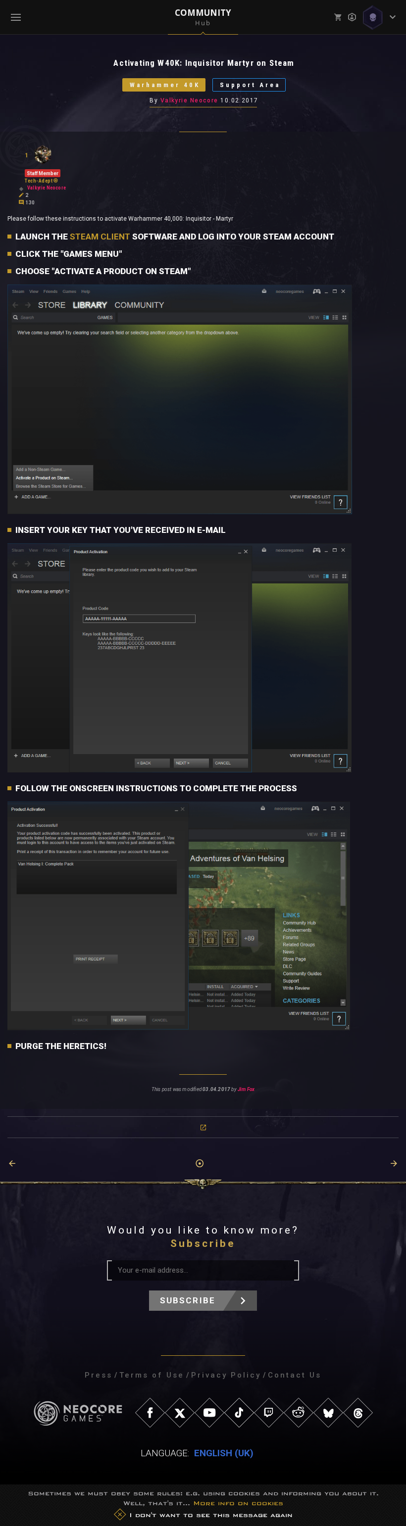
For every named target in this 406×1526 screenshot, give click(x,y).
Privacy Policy (226, 1375)
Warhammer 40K (165, 85)
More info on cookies (238, 1503)
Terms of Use (151, 1375)
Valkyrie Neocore (189, 100)
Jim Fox (246, 1089)
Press (98, 1375)
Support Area (250, 85)
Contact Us (294, 1375)
